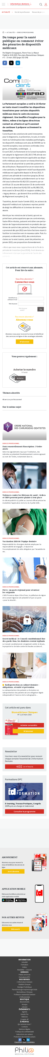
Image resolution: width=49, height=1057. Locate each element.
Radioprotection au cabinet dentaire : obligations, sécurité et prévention (21, 686)
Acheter (20, 378)
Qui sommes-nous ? (24, 1024)
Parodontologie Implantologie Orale (24, 989)
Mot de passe (13, 304)
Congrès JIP (24, 1019)
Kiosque (24, 1004)
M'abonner (24, 341)
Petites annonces (24, 975)
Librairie (24, 1007)
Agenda (24, 1012)
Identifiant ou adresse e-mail (12, 298)
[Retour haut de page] (44, 1050)
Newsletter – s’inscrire (24, 970)
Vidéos (24, 967)
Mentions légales (24, 1029)
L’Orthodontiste (24, 997)
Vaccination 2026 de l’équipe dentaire (20, 541)
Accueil (4, 32)
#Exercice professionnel (12, 399)
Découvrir (15, 929)
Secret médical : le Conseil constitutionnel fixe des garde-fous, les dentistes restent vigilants (24, 640)
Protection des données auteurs (24, 1037)
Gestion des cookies (24, 1042)
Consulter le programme (24, 811)
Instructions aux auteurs (24, 1034)
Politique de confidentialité (24, 1032)
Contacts (24, 1027)
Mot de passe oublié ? (23, 309)
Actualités (11, 32)
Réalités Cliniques (24, 984)
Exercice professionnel (25, 32)
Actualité (25, 962)
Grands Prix (24, 1014)
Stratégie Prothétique (24, 987)
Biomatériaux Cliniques (24, 992)
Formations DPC (24, 977)
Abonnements (24, 1002)
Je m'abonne (13, 871)
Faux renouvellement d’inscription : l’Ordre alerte (22, 447)
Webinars (24, 1017)
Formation (24, 965)
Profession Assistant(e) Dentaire (24, 994)
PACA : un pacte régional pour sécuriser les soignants (21, 591)
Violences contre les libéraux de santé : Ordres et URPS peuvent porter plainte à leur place (24, 496)
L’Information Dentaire (24, 982)
